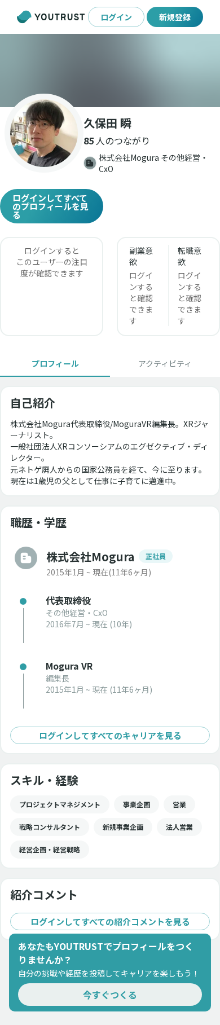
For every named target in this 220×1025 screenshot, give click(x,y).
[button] (110, 70)
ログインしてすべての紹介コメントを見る (110, 921)
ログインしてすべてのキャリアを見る (110, 735)
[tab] (55, 363)
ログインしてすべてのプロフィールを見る (50, 206)
